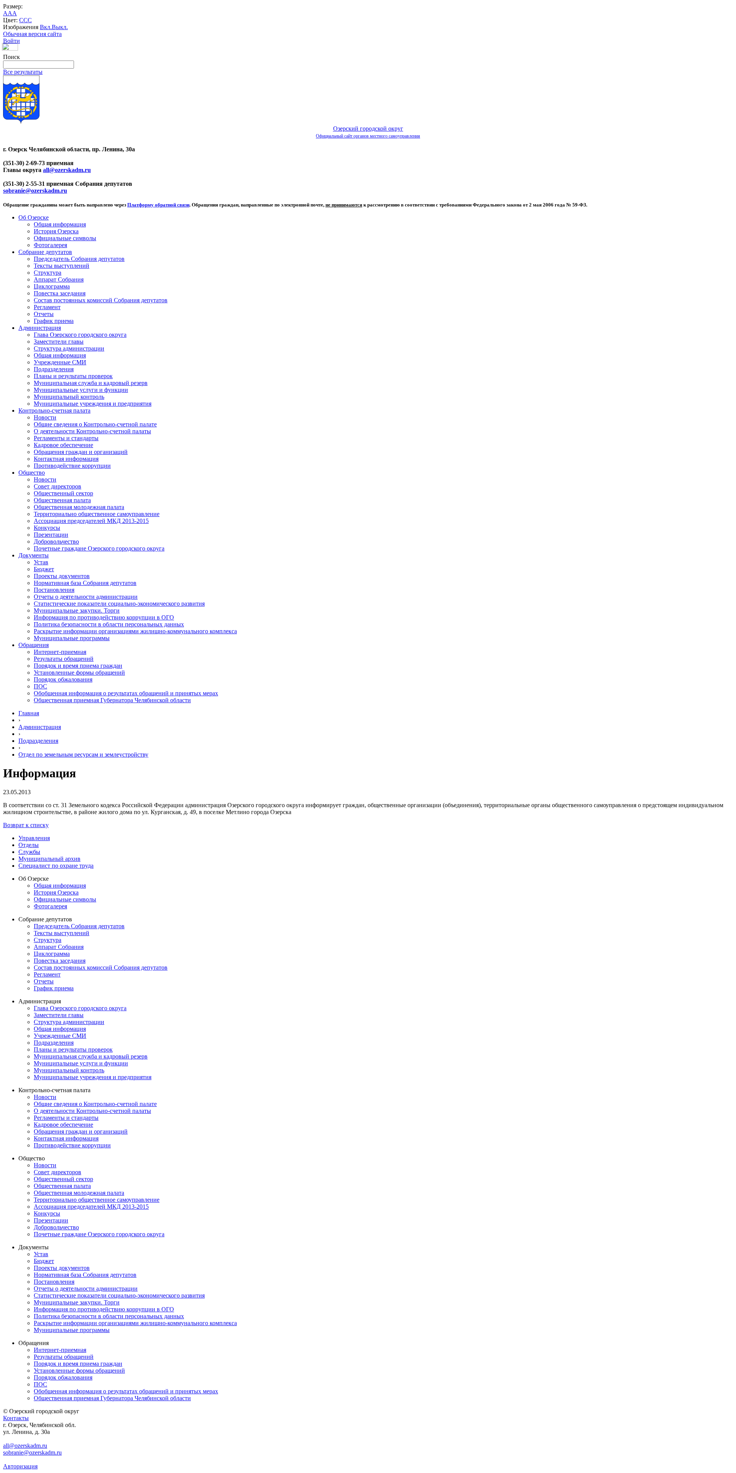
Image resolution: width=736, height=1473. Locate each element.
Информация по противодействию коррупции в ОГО (104, 617)
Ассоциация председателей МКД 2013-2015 (91, 521)
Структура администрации (69, 348)
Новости (45, 417)
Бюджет (44, 569)
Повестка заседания (59, 293)
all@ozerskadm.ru (67, 170)
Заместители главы (59, 341)
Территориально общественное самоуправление (96, 514)
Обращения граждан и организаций (81, 452)
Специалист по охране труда (56, 865)
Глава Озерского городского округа (80, 334)
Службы (29, 852)
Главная (28, 713)
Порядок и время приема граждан (78, 665)
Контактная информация (66, 458)
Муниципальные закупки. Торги (77, 610)
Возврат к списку (26, 825)
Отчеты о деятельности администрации (86, 596)
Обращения (33, 645)
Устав (41, 562)
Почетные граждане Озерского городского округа (99, 548)
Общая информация (60, 224)
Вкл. (46, 27)
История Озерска (56, 231)
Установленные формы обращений (79, 672)
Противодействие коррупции (72, 465)
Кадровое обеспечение (63, 445)
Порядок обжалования (63, 679)
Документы (33, 555)
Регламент (47, 307)
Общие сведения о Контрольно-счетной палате (95, 424)
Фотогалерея (50, 245)
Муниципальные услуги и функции (81, 390)
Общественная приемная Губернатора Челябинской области (112, 700)
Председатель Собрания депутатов (79, 259)
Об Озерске (33, 217)
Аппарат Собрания (59, 279)
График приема (54, 321)
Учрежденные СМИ (60, 362)
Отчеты (44, 314)
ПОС (40, 686)
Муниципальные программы (72, 638)
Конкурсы (47, 527)
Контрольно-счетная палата (54, 410)
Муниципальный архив (49, 858)
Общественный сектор (63, 493)
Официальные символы (65, 238)
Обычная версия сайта (32, 34)
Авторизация (20, 1466)
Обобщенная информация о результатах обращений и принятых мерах (126, 693)
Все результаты (23, 72)
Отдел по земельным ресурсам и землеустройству (83, 754)
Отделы (28, 845)
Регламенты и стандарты (66, 438)
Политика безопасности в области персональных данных (109, 624)
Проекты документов (62, 576)
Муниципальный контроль (69, 396)
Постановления (54, 590)
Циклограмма (52, 286)
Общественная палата (62, 500)
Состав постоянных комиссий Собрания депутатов (101, 300)
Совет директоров (57, 486)
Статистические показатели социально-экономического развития (119, 603)
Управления (34, 838)
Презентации (51, 534)
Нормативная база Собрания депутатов (85, 583)
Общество (31, 472)
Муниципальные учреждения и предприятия (92, 403)
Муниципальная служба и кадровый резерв (91, 383)
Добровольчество (56, 541)
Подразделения (54, 369)
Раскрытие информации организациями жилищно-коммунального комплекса (135, 631)
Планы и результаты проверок (73, 376)
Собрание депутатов (45, 252)
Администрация (39, 327)
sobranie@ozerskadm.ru (35, 190)
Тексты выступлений (61, 265)
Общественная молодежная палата (79, 507)
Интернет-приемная (60, 652)
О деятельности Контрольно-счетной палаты (92, 431)
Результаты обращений (64, 658)
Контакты (16, 1418)
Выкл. (60, 27)
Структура (47, 272)
